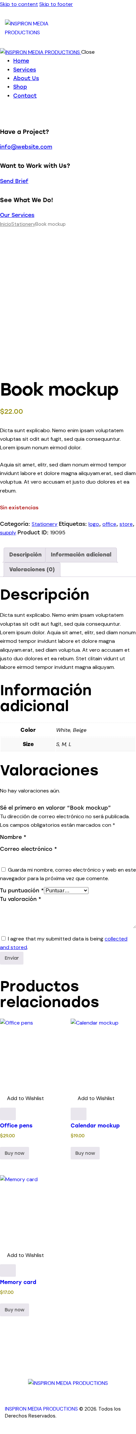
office (109, 524)
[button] (22, 1098)
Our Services (17, 215)
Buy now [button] (14, 1153)
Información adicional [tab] (81, 555)
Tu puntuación (22, 890)
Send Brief (14, 181)
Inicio (5, 224)
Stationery (23, 224)
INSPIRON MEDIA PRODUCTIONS (41, 1409)
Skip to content (19, 4)
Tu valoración (20, 899)
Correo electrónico (28, 849)
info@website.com (26, 147)
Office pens (16, 1125)
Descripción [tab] (25, 555)
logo (93, 524)
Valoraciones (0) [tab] (32, 569)
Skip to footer (56, 4)
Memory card (18, 1282)
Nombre (13, 837)
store (126, 524)
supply (8, 532)
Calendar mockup (95, 1125)
